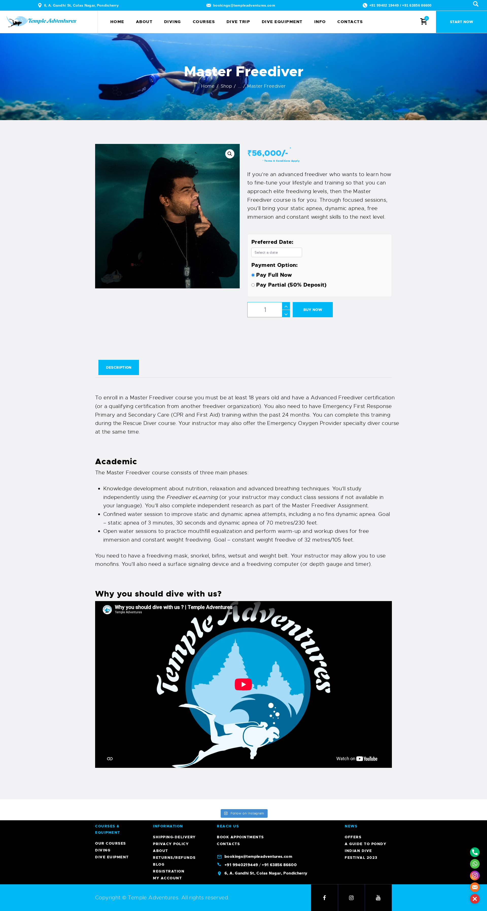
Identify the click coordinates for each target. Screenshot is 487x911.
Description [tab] (119, 367)
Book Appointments (240, 837)
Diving (102, 850)
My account (167, 878)
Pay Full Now (273, 274)
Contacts (228, 844)
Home (208, 86)
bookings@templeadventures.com (244, 5)
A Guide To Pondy (365, 844)
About (160, 850)
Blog (158, 864)
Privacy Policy (171, 844)
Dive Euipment (112, 857)
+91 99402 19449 (384, 5)
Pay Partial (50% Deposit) (291, 284)
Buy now (312, 309)
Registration (168, 871)
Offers (353, 837)
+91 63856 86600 (417, 5)
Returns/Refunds (174, 857)
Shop (226, 86)
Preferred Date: (272, 242)
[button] (229, 153)
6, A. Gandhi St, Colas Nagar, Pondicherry (81, 5)
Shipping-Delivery (174, 837)
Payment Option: (274, 265)
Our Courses (110, 843)
